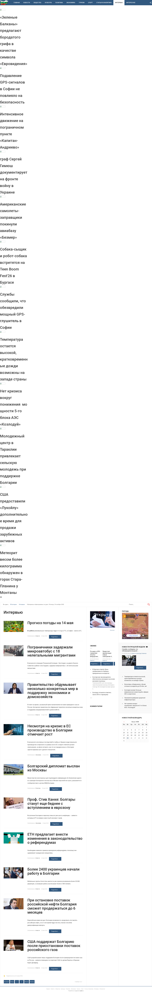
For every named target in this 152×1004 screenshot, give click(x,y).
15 (142, 732)
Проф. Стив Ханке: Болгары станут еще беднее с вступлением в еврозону (51, 803)
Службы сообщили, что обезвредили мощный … (130, 650)
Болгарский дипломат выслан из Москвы (53, 768)
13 (135, 732)
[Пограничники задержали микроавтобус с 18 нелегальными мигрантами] (13, 650)
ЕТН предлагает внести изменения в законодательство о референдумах (54, 838)
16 (146, 732)
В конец (32, 981)
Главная (17, 2)
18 (128, 735)
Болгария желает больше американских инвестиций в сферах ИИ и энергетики (136, 692)
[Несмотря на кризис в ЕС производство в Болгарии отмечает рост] (13, 729)
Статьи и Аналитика (104, 2)
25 (127, 738)
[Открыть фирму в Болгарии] (102, 627)
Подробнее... (95, 663)
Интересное (130, 2)
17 (124, 735)
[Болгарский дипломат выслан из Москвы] (13, 769)
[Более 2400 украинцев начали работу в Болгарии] (13, 872)
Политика (59, 2)
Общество (37, 2)
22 (142, 735)
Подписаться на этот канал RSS (14, 976)
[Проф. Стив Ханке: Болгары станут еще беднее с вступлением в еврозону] (13, 802)
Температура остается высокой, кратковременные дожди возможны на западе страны (14, 359)
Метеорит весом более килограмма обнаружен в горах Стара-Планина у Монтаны (11, 573)
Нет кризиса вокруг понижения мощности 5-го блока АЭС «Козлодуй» (135, 705)
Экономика (70, 2)
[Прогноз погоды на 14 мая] (13, 626)
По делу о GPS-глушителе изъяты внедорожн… (95, 654)
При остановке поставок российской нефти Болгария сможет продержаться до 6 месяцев (52, 906)
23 (146, 735)
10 (124, 732)
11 (127, 732)
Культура (48, 2)
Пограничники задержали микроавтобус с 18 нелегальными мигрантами (51, 651)
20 (135, 735)
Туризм (81, 2)
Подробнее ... (55, 636)
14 (139, 732)
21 (139, 735)
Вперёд (26, 981)
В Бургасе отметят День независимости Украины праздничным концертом (100, 671)
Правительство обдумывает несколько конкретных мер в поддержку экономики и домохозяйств (52, 690)
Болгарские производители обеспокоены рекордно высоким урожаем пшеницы (103, 679)
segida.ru (81, 990)
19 (131, 735)
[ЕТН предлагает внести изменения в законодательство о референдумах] (13, 837)
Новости (26, 2)
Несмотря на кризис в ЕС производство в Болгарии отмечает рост (49, 730)
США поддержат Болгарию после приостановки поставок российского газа (53, 946)
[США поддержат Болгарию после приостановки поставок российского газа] (13, 945)
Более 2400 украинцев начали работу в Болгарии (53, 871)
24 (124, 738)
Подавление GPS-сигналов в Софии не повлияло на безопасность (12, 89)
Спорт (90, 2)
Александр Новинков (141, 653)
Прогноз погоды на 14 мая (50, 623)
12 (131, 732)
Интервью (119, 2)
